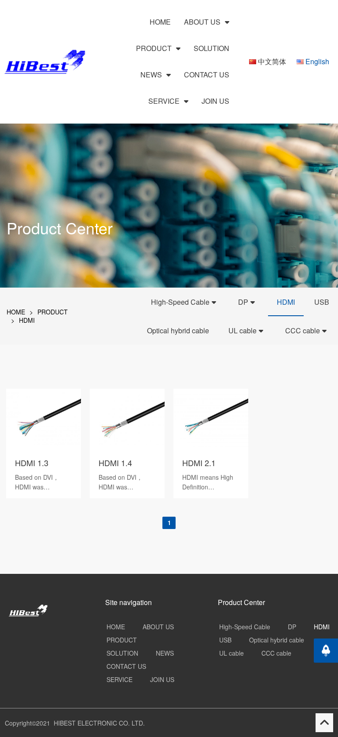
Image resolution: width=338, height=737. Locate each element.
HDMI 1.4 (115, 462)
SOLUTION (211, 48)
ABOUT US (203, 22)
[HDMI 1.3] (43, 446)
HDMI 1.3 (31, 462)
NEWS (152, 74)
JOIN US (215, 101)
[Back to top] (326, 650)
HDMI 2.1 (199, 462)
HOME (160, 22)
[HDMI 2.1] (210, 446)
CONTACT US (206, 74)
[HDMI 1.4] (127, 446)
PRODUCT (154, 48)
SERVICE (164, 101)
